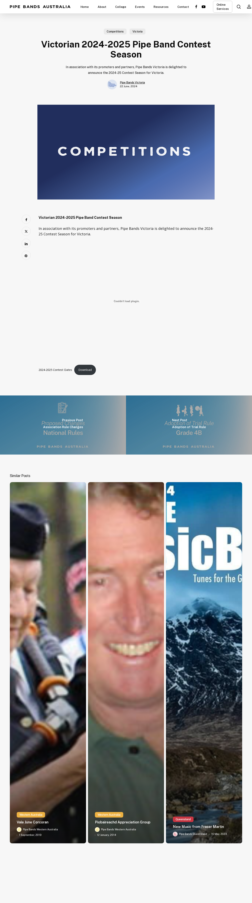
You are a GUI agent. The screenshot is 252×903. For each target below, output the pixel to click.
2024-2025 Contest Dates (55, 370)
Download (85, 370)
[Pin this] (26, 255)
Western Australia (30, 814)
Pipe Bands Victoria (132, 82)
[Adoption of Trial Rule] (189, 425)
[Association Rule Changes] (63, 425)
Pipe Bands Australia (40, 7)
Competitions (115, 31)
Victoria (137, 31)
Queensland (183, 819)
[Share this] (26, 219)
